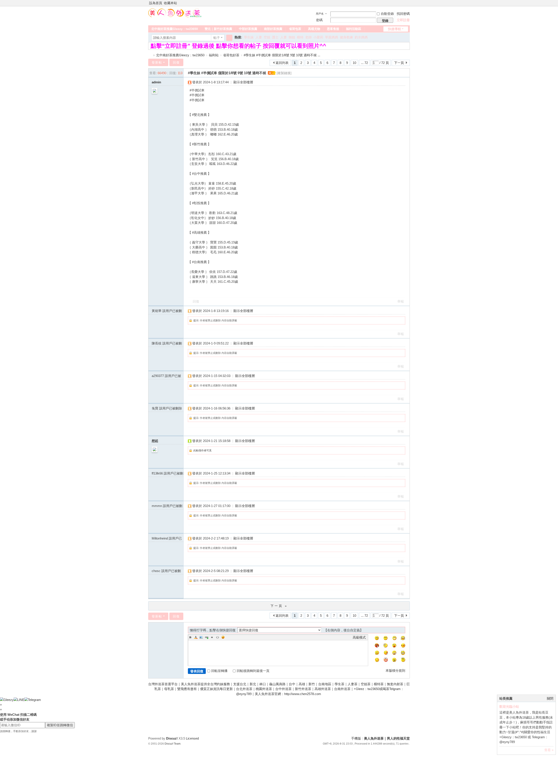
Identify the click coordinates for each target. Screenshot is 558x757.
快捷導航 (394, 29)
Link (206, 637)
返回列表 (282, 63)
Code (217, 637)
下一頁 (399, 63)
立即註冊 (403, 20)
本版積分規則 (395, 670)
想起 (155, 441)
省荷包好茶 (231, 55)
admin (156, 82)
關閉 (550, 698)
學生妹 (249, 37)
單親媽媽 (331, 37)
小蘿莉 (318, 37)
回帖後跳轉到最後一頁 (253, 671)
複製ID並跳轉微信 (60, 725)
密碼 (319, 20)
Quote (212, 637)
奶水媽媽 (361, 37)
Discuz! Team (172, 743)
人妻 (258, 37)
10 (354, 63)
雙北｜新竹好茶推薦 (218, 29)
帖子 (216, 37)
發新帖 (157, 62)
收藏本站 (170, 3)
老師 (308, 37)
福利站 (214, 55)
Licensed (192, 738)
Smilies (223, 637)
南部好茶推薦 (273, 29)
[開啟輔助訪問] (404, 3)
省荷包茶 (295, 29)
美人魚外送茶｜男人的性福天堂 (150, 55)
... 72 (364, 63)
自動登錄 (387, 13)
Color (196, 637)
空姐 (267, 37)
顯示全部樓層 (243, 82)
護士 (275, 37)
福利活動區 (353, 29)
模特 (300, 37)
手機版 (356, 738)
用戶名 (320, 13)
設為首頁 (155, 3)
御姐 (292, 37)
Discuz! (172, 738)
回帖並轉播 (219, 671)
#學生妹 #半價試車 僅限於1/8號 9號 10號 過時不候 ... (282, 55)
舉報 (400, 301)
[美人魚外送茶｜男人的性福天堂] (175, 12)
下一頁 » (279, 606)
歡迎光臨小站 (509, 706)
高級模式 (359, 637)
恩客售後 (333, 29)
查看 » (548, 750)
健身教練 (346, 37)
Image (201, 637)
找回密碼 (403, 13)
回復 (176, 62)
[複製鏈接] (284, 73)
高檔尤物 (314, 29)
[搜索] (229, 38)
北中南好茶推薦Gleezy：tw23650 (174, 29)
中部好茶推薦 (248, 29)
